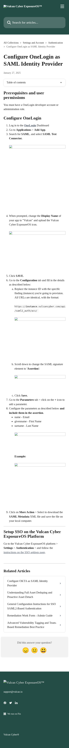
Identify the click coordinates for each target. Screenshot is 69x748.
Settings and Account (33, 42)
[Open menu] (62, 6)
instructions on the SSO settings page (24, 552)
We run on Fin (14, 713)
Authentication (55, 42)
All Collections (11, 42)
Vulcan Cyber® (11, 734)
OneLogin (30, 125)
